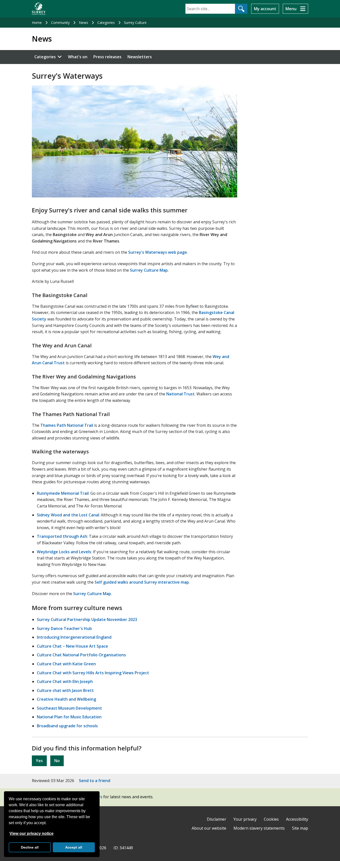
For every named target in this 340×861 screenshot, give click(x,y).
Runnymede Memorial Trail (63, 493)
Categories (106, 22)
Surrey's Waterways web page (157, 252)
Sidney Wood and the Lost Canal (68, 515)
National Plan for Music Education (69, 717)
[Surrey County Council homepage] (39, 8)
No (57, 760)
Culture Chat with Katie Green (66, 664)
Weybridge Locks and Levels (64, 551)
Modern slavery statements (259, 828)
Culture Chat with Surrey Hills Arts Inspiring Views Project (93, 673)
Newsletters (139, 57)
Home (37, 22)
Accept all (73, 847)
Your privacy (245, 819)
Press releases (107, 57)
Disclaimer (216, 819)
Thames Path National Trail (66, 425)
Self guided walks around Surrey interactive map (142, 582)
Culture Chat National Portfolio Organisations (81, 655)
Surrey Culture (135, 22)
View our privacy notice (31, 833)
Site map (300, 828)
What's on (77, 57)
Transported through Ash (62, 536)
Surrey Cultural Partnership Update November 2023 (87, 619)
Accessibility (297, 819)
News (83, 22)
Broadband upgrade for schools (67, 726)
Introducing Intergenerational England (74, 637)
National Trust (180, 394)
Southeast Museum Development (69, 708)
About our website (209, 828)
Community (60, 22)
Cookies (271, 819)
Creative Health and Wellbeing (66, 699)
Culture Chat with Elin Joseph (65, 681)
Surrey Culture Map (149, 270)
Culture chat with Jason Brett (65, 690)
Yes (39, 760)
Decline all (30, 847)
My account (265, 8)
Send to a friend (94, 780)
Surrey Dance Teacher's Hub (64, 628)
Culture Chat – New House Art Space (72, 646)
